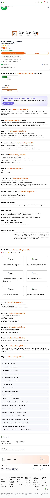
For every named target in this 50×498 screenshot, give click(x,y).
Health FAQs (19, 484)
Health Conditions (21, 483)
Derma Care (35, 482)
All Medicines (28, 485)
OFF (5, 76)
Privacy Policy (12, 479)
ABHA (18, 479)
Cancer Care (35, 488)
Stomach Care (36, 489)
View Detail (9, 90)
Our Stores (3, 486)
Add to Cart (13, 53)
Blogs (18, 481)
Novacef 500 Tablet (5, 85)
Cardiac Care (36, 486)
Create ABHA (7, 103)
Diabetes (35, 480)
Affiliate (3, 483)
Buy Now (37, 53)
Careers (3, 481)
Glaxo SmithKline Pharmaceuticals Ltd (9, 43)
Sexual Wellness (36, 484)
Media (2, 484)
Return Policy (12, 486)
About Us (3, 479)
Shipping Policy (12, 484)
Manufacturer (28, 484)
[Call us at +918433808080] (39, 2)
